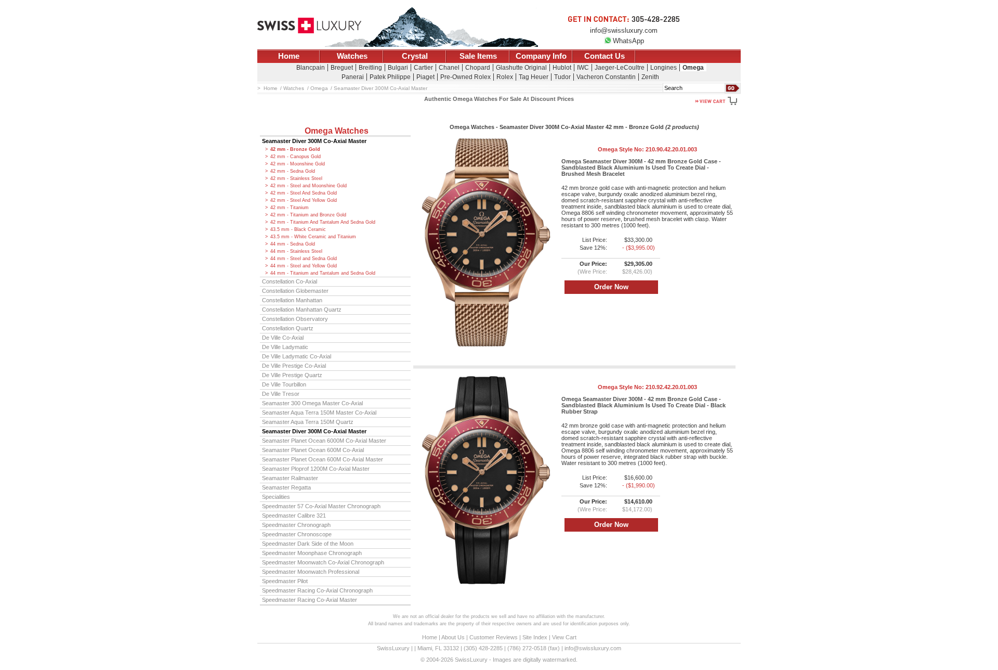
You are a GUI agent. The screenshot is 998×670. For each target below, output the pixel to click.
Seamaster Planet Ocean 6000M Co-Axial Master (324, 440)
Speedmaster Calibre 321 (294, 515)
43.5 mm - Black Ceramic (298, 229)
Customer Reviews (493, 637)
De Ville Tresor (280, 394)
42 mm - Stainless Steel (296, 178)
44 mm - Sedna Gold (292, 244)
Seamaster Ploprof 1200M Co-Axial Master (316, 469)
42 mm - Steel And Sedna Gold (303, 193)
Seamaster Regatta (286, 487)
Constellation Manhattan (292, 300)
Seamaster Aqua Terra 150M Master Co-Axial (319, 412)
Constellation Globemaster (295, 291)
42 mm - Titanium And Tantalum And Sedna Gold (322, 222)
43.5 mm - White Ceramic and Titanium (313, 236)
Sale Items (478, 56)
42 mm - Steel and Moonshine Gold (308, 185)
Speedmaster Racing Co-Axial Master (309, 600)
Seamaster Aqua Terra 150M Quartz (307, 422)
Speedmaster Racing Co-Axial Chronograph (317, 590)
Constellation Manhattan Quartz (302, 309)
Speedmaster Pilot (285, 581)
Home (288, 56)
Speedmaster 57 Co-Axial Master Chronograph (321, 506)
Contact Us (604, 56)
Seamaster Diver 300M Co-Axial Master (314, 141)
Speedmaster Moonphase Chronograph (312, 553)
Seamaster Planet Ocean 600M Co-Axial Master (322, 459)
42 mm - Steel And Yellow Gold (303, 200)
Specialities (276, 497)
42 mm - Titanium (289, 207)
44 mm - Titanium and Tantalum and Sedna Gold (322, 273)
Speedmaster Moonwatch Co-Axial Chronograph (323, 562)
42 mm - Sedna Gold (292, 171)
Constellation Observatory (295, 319)
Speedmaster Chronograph (296, 525)
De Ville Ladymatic (285, 347)
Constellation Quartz (287, 328)
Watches (352, 56)
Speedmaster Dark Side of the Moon (307, 543)
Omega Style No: (647, 149)
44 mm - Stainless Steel (296, 251)
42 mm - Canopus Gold (295, 156)
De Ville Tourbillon (284, 384)
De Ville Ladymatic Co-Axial (296, 356)
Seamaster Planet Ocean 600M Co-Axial (313, 450)
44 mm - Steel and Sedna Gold (303, 258)
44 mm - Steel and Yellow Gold (303, 265)
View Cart (564, 637)
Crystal (415, 56)
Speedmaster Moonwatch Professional (310, 572)
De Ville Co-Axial (283, 337)
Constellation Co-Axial (289, 281)
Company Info (541, 56)
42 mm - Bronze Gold (295, 149)
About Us (453, 637)
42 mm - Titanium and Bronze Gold (308, 214)
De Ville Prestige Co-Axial (294, 366)
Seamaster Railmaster (290, 478)
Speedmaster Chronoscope (297, 534)
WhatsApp (628, 41)
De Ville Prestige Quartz (292, 375)
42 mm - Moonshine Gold (297, 163)
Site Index (534, 637)
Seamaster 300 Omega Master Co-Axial (312, 403)
